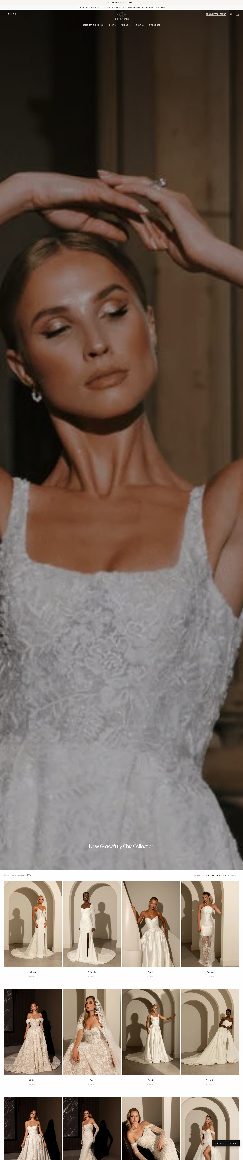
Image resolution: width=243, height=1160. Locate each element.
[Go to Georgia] (210, 1032)
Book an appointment (216, 14)
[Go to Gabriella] (92, 924)
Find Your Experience (225, 1143)
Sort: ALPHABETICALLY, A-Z (220, 875)
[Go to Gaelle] (151, 924)
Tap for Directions (155, 7)
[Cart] (237, 14)
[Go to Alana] (33, 924)
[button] (10, 14)
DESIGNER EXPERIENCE (94, 25)
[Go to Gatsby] (33, 1032)
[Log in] (231, 14)
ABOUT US (140, 25)
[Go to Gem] (92, 1032)
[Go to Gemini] (151, 1032)
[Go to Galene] (210, 924)
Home (6, 875)
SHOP (111, 25)
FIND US (124, 25)
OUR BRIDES (154, 25)
